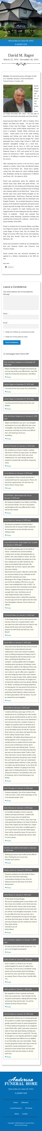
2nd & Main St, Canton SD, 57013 (21, 41)
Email (5, 323)
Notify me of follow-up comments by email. (20, 332)
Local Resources (16, 1108)
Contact (25, 1114)
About (17, 1114)
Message (6, 294)
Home (16, 1102)
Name (5, 313)
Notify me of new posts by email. (16, 337)
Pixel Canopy (23, 1125)
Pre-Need (28, 1108)
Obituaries (24, 1102)
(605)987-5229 (21, 44)
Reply (9, 377)
